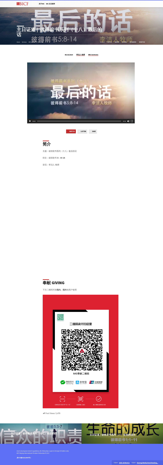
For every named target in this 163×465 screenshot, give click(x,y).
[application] (81, 92)
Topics (109, 42)
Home (18, 42)
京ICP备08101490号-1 (24, 458)
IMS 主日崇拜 (50, 4)
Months (142, 42)
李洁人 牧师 (80, 55)
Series (117, 42)
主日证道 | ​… (41, 42)
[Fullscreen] (132, 121)
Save (94, 131)
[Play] (30, 121)
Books (124, 42)
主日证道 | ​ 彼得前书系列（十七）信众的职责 (34, 435)
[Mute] (128, 121)
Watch (72, 131)
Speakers (133, 42)
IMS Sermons (32, 42)
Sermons (24, 42)
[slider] (79, 121)
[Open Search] (145, 3)
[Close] (160, 463)
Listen (83, 131)
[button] (81, 92)
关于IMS (41, 4)
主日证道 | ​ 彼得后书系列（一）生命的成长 (113, 434)
